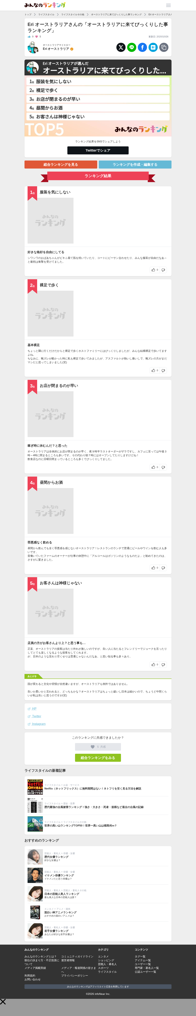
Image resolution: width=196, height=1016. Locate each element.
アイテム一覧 (143, 960)
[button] (3, 1002)
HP (34, 708)
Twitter (36, 716)
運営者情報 (68, 960)
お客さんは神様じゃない (61, 583)
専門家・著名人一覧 (147, 967)
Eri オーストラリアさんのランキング (167, 14)
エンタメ (49, 909)
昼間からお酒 (51, 482)
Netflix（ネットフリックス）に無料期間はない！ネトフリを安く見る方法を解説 (92, 788)
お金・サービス (71, 785)
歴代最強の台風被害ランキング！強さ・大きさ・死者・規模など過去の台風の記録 (94, 807)
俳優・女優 (69, 853)
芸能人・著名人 (52, 853)
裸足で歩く (49, 285)
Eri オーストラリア (56, 48)
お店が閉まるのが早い (59, 385)
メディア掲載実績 (35, 967)
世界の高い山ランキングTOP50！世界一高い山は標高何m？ (80, 825)
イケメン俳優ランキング (59, 875)
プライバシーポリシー (74, 975)
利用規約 (29, 975)
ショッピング (106, 960)
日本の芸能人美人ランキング (61, 893)
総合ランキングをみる (98, 758)
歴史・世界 (69, 803)
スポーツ (103, 967)
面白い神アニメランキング (60, 912)
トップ (27, 14)
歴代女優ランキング (56, 856)
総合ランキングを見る (61, 164)
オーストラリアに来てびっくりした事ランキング (116, 14)
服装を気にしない (55, 192)
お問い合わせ (32, 979)
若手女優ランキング (56, 930)
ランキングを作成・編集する (135, 164)
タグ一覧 (140, 956)
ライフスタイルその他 (72, 14)
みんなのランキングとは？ (40, 956)
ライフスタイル (46, 14)
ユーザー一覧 (143, 964)
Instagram (38, 723)
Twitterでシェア (98, 150)
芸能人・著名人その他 (74, 890)
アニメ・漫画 (63, 909)
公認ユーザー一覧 (145, 971)
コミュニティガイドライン (77, 956)
